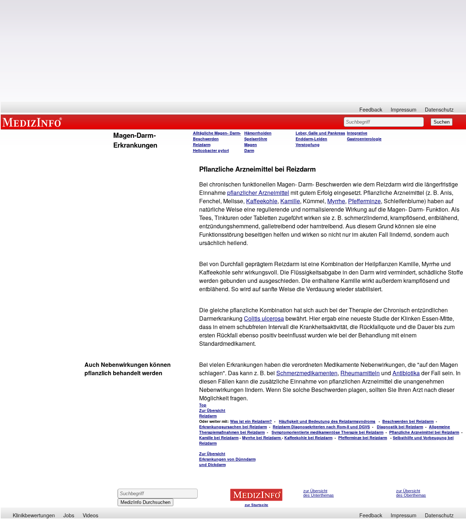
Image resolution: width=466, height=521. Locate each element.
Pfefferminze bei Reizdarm (362, 437)
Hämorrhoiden (258, 133)
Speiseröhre (255, 138)
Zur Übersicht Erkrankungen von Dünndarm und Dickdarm (227, 459)
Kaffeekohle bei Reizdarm (308, 437)
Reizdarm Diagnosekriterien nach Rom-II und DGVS (321, 426)
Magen (250, 144)
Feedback (370, 109)
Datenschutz (439, 109)
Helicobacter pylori (211, 150)
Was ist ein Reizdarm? (251, 421)
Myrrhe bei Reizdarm (262, 437)
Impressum (403, 109)
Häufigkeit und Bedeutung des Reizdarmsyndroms (327, 421)
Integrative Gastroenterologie (364, 135)
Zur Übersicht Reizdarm (212, 413)
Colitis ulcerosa (264, 318)
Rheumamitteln (360, 373)
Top (202, 405)
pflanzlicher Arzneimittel (258, 192)
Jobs (68, 515)
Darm (249, 150)
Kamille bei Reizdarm (218, 437)
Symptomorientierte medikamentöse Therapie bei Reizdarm (327, 432)
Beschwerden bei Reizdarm (408, 421)
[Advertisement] (233, 51)
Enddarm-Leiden (311, 138)
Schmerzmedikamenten (306, 373)
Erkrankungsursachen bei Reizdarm (233, 426)
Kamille (290, 201)
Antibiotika (406, 373)
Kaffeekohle (261, 201)
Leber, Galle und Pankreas (320, 133)
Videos (90, 515)
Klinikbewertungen (34, 515)
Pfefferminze (364, 201)
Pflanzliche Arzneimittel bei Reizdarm (424, 432)
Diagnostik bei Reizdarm (400, 426)
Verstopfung (308, 144)
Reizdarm (201, 144)
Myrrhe (336, 201)
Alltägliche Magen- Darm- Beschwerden (217, 135)
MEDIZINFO (33, 122)
